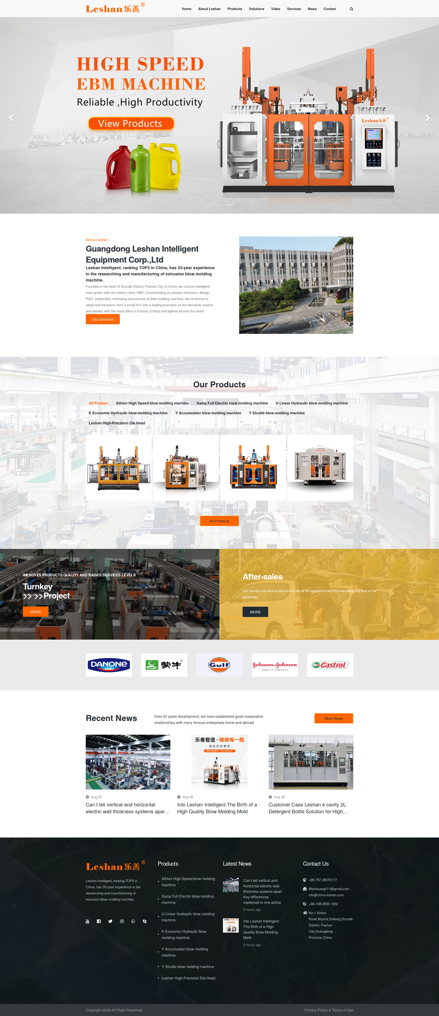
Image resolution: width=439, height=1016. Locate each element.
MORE (35, 611)
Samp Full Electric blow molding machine (188, 899)
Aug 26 (96, 796)
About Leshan (209, 8)
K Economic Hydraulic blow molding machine (184, 934)
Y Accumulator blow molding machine (185, 952)
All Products (219, 521)
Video (275, 8)
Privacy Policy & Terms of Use (329, 1010)
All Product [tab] (98, 403)
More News (334, 718)
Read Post (128, 762)
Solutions (256, 8)
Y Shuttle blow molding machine (188, 966)
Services (294, 8)
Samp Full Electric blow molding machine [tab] (232, 403)
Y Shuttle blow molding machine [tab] (277, 412)
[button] (11, 117)
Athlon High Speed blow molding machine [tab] (152, 403)
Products (235, 8)
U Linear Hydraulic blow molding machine (188, 917)
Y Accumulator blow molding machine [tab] (208, 412)
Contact (330, 8)
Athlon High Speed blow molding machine (188, 881)
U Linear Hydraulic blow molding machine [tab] (312, 403)
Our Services (102, 319)
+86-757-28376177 (323, 879)
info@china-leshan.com (326, 894)
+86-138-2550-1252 (323, 903)
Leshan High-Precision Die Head (188, 978)
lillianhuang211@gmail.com (329, 888)
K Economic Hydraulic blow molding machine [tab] (128, 412)
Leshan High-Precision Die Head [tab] (117, 423)
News (312, 8)
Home (186, 8)
